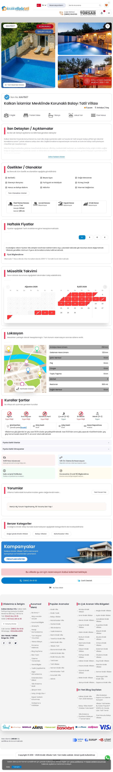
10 (82, 299)
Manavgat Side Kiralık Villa (102, 677)
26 (96, 308)
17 (82, 303)
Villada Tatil (54, 646)
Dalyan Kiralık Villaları (84, 650)
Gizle (8, 767)
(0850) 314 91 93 (70, 14)
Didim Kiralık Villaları (86, 632)
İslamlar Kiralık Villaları (101, 665)
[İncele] (23, 427)
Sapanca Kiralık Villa (103, 682)
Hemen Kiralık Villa (57, 668)
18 (88, 303)
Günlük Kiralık (55, 624)
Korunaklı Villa (55, 675)
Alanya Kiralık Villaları (86, 682)
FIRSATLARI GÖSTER (16, 559)
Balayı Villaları (41, 534)
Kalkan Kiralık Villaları (86, 661)
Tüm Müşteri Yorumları (36, 637)
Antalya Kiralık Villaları (84, 610)
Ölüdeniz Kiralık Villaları (101, 656)
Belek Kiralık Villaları (86, 678)
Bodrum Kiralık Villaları (84, 638)
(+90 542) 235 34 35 (14, 619)
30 (52, 313)
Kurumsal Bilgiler (38, 622)
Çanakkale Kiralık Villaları (102, 620)
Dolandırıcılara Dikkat (37, 679)
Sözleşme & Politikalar (36, 704)
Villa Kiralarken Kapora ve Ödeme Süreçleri (103, 697)
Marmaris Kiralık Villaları (84, 644)
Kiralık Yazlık (54, 613)
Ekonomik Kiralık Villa (58, 649)
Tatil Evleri (54, 660)
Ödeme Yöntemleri (36, 659)
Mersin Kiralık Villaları (86, 620)
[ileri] (105, 287)
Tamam (16, 767)
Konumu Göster (10, 624)
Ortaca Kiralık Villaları (101, 644)
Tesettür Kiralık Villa (57, 639)
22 (68, 308)
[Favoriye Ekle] (107, 26)
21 (61, 308)
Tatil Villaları (54, 664)
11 (88, 299)
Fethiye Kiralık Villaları (84, 656)
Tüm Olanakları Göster (17, 193)
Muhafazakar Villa (61, 534)
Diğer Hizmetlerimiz (37, 673)
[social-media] (3, 643)
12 (96, 299)
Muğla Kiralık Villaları (103, 611)
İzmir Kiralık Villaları (86, 615)
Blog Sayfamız (37, 651)
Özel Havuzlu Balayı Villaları (103, 716)
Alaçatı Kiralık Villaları (101, 632)
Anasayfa (35, 626)
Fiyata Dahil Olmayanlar (13, 449)
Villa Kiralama (55, 628)
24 (82, 308)
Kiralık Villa (54, 609)
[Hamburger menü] (109, 13)
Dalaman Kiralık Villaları (102, 650)
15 (68, 303)
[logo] (15, 8)
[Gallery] (28, 55)
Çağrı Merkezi (69, 12)
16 (75, 303)
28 (38, 313)
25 (88, 308)
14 (61, 303)
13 (102, 299)
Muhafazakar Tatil (57, 671)
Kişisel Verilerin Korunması (37, 698)
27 (31, 313)
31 (10, 317)
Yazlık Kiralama (56, 631)
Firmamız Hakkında (35, 646)
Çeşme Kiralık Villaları (84, 626)
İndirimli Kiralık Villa (57, 653)
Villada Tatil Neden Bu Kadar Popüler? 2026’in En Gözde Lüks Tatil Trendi (103, 707)
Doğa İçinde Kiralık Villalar (17, 534)
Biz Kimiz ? (35, 613)
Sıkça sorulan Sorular (37, 617)
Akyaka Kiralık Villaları (101, 638)
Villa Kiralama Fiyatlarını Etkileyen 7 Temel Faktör (86, 716)
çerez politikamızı (76, 762)
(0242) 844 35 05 (11, 616)
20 (102, 303)
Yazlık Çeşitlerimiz (38, 668)
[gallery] (85, 39)
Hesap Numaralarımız (37, 631)
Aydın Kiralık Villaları (103, 615)
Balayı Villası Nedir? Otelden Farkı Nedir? (86, 707)
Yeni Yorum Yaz (100, 492)
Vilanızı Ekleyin (37, 642)
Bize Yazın (35, 655)
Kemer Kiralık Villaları (103, 672)
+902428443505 (16, 631)
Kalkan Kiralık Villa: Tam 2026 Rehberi (86, 697)
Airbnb (52, 679)
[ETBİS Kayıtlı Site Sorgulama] (105, 740)
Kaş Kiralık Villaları (102, 661)
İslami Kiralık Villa (56, 635)
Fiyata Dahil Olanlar (11, 442)
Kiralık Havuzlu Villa (57, 657)
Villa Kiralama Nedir (37, 685)
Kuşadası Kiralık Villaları (102, 626)
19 (96, 303)
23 (75, 308)
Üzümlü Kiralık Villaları (84, 671)
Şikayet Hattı (36, 690)
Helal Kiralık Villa (56, 642)
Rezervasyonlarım (56, 5)
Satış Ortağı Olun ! (39, 693)
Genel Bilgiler (36, 664)
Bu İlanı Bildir (58, 588)
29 (45, 313)
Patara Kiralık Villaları (86, 666)
